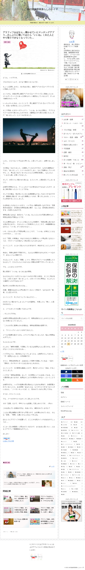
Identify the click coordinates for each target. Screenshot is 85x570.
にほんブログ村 (8, 441)
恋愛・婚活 (7, 462)
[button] (81, 318)
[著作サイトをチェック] (66, 79)
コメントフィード (67, 406)
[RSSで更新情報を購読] (78, 79)
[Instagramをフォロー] (71, 79)
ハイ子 (72, 41)
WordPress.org (66, 411)
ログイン (64, 397)
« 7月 (62, 351)
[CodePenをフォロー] (73, 79)
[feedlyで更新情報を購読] (75, 79)
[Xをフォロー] (68, 79)
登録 (62, 392)
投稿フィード (65, 402)
